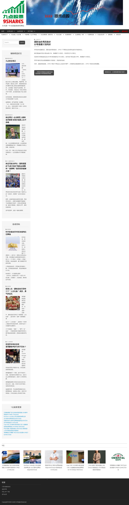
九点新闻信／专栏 (79, 34)
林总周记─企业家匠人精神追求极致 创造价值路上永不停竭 (16, 119)
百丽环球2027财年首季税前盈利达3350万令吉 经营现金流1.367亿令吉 (54, 467)
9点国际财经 (68, 34)
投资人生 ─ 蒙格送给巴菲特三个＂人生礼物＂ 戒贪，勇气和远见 (16, 291)
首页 (2, 31)
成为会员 (125, 31)
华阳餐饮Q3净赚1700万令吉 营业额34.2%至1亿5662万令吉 (118, 467)
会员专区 (20, 31)
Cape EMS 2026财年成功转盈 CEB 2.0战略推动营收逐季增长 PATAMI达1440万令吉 (75, 467)
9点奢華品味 (91, 34)
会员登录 (116, 31)
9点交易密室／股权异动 (47, 34)
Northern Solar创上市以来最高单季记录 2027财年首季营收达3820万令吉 (32, 467)
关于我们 (30, 31)
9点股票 (14, 502)
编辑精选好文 (10, 58)
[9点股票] (13, 12)
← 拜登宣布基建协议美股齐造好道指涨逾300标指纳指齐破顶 (44, 72)
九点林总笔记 (11, 61)
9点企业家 (58, 34)
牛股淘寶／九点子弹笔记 (31, 34)
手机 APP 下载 (6, 492)
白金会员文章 (101, 34)
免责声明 (4, 489)
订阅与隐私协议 (6, 486)
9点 (7, 161)
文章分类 (10, 31)
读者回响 (110, 34)
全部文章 (118, 34)
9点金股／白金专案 (16, 34)
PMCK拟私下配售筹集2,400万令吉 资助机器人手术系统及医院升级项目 (96, 467)
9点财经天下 (4, 34)
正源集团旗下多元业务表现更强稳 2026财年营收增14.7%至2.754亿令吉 (11, 467)
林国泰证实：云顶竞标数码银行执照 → (115, 72)
